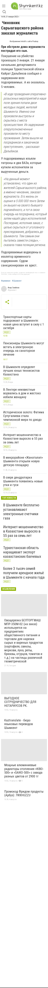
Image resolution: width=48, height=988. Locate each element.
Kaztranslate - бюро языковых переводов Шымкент (18, 724)
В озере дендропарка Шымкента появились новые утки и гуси (23, 481)
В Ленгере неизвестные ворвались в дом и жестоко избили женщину (22, 393)
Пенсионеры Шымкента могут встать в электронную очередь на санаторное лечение (23, 348)
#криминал (5, 281)
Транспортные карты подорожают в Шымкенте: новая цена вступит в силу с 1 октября (23, 322)
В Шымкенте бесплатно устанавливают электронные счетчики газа (21, 511)
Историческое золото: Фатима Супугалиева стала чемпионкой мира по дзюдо (23, 416)
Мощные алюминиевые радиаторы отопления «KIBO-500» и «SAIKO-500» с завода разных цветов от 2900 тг (24, 770)
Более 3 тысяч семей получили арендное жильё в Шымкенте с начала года (24, 572)
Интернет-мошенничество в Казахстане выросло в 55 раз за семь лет (23, 438)
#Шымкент (17, 281)
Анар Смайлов (13, 287)
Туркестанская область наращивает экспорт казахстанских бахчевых (22, 552)
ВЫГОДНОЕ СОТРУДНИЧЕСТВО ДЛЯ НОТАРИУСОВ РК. (20, 702)
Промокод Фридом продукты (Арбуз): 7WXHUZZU (23, 793)
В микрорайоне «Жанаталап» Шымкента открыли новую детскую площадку (23, 461)
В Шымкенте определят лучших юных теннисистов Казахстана (21, 370)
